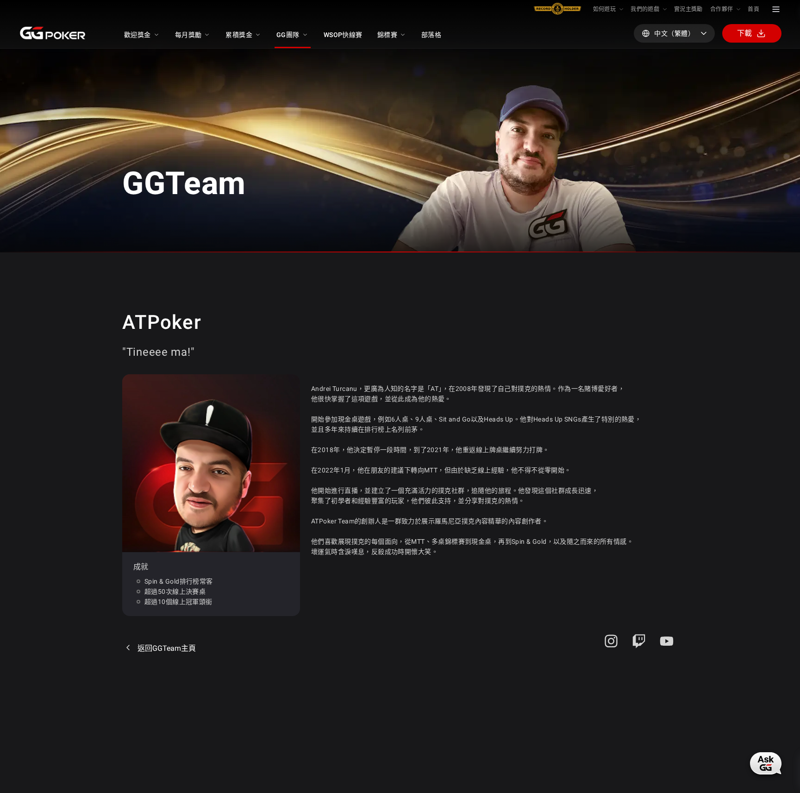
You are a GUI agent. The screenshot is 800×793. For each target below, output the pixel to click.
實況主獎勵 (688, 9)
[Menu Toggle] (775, 9)
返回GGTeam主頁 (167, 648)
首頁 (753, 9)
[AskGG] (765, 763)
